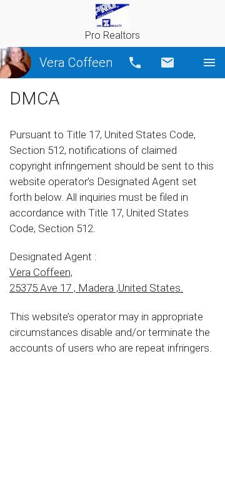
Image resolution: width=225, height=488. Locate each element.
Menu (209, 62)
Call (135, 62)
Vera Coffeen (75, 62)
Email (167, 62)
